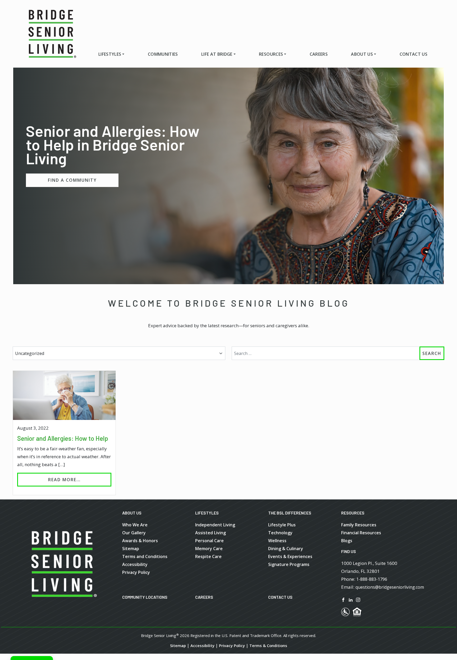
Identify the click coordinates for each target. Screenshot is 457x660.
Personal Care (209, 541)
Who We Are (135, 525)
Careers (319, 54)
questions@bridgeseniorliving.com (389, 587)
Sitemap (130, 548)
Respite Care (208, 556)
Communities (163, 54)
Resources (271, 54)
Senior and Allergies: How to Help (62, 438)
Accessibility (135, 564)
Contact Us (413, 54)
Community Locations (144, 597)
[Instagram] (358, 599)
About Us (362, 54)
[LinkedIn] (351, 599)
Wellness (277, 541)
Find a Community (72, 180)
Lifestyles (109, 54)
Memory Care (209, 548)
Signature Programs (288, 564)
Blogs (346, 541)
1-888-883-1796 (371, 579)
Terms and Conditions (144, 556)
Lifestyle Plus (282, 525)
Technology (280, 533)
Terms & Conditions (268, 645)
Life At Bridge (216, 54)
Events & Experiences (290, 556)
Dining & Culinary (285, 548)
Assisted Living (210, 533)
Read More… (79, 479)
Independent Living (215, 525)
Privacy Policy (136, 572)
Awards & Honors (140, 541)
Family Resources (358, 525)
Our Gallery (134, 533)
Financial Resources (361, 533)
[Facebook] (343, 599)
